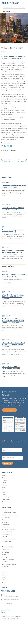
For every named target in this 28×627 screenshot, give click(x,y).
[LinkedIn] (1, 612)
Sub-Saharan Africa (7, 541)
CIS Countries (6, 517)
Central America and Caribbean (10, 515)
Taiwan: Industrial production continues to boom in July (13, 251)
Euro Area (4, 480)
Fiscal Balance (6, 561)
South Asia (5, 536)
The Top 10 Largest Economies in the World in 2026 (13, 275)
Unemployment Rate (8, 559)
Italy (3, 489)
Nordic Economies (7, 531)
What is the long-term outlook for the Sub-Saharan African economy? (13, 344)
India (3, 487)
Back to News (6, 11)
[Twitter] (4, 612)
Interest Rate (5, 554)
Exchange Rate (6, 557)
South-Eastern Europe (8, 539)
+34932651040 (8, 603)
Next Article (22, 160)
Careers (4, 582)
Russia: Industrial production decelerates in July (13, 231)
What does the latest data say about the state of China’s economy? (13, 297)
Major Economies (6, 527)
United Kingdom (6, 497)
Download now (8, 410)
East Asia (4, 519)
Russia (4, 494)
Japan (3, 492)
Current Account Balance (9, 564)
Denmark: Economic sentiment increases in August (14, 186)
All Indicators (5, 566)
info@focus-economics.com (11, 599)
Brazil (3, 475)
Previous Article (6, 160)
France (4, 482)
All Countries (5, 501)
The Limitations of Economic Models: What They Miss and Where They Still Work (13, 320)
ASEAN (4, 510)
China (3, 477)
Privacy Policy (5, 618)
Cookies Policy (14, 618)
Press (3, 579)
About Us (4, 575)
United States (6, 499)
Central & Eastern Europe (9, 512)
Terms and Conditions (9, 620)
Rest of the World (7, 534)
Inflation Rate (5, 552)
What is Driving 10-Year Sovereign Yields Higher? (11, 368)
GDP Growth (5, 549)
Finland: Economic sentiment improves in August (13, 209)
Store (3, 577)
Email (4, 454)
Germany (4, 485)
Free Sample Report (10, 150)
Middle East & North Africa (9, 529)
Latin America (6, 524)
